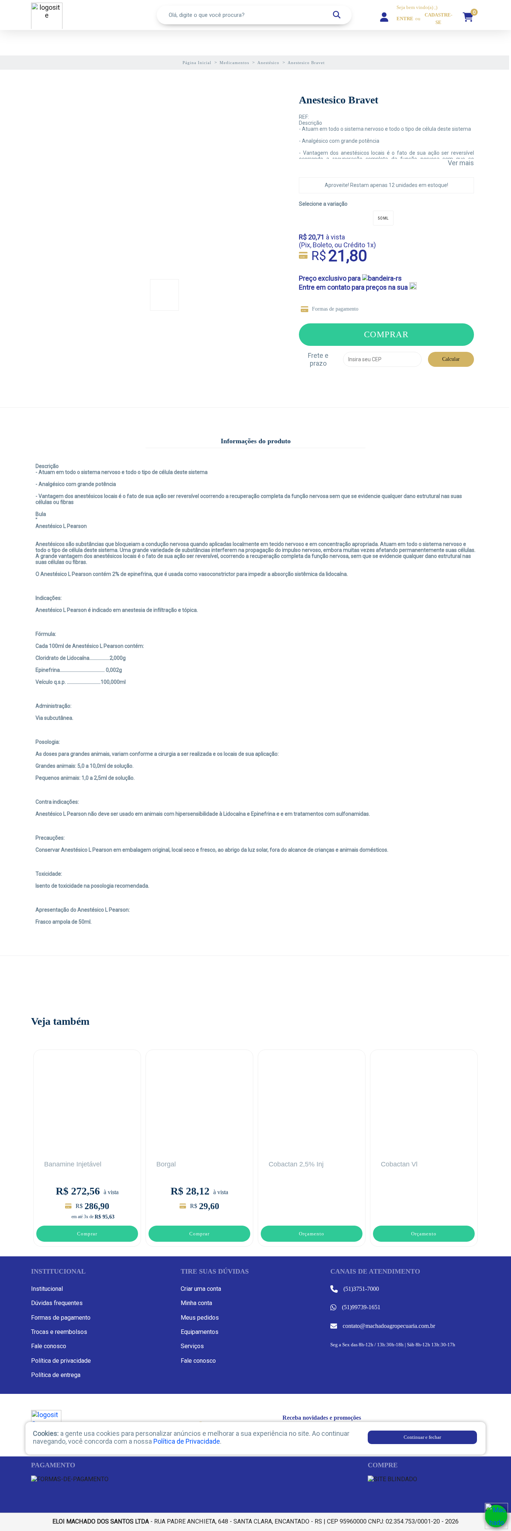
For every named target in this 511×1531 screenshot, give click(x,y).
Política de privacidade (61, 1360)
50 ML (383, 218)
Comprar (386, 334)
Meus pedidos (200, 1317)
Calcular (451, 359)
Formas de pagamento (335, 309)
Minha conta (196, 1303)
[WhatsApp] (496, 1516)
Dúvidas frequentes (57, 1303)
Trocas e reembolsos (59, 1331)
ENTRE (405, 18)
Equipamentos (199, 1331)
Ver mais (461, 163)
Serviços (192, 1346)
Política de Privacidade (186, 1441)
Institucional (47, 1288)
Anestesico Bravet (338, 100)
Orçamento (311, 1233)
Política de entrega (55, 1374)
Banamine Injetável (72, 1164)
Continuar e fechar (422, 1437)
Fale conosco (48, 1346)
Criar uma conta (201, 1288)
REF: (304, 117)
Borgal (166, 1164)
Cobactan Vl (399, 1164)
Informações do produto (256, 441)
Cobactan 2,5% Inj (296, 1164)
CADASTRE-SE (438, 18)
